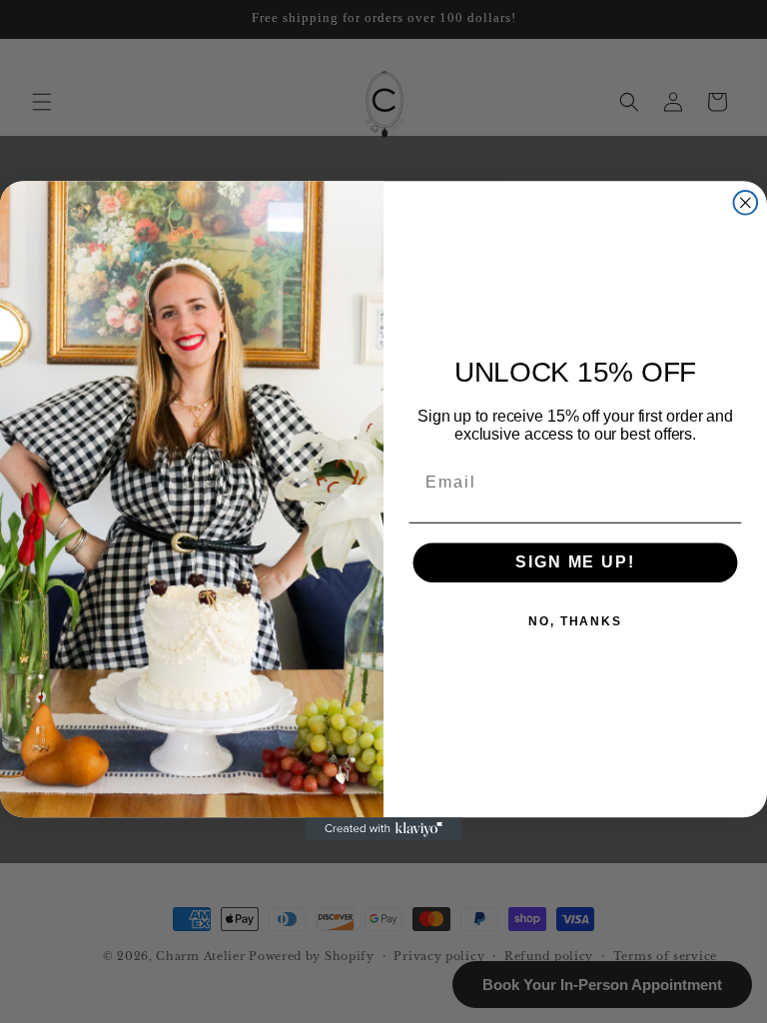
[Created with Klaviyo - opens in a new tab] (383, 830)
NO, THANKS (575, 622)
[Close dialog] (746, 203)
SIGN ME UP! (574, 562)
